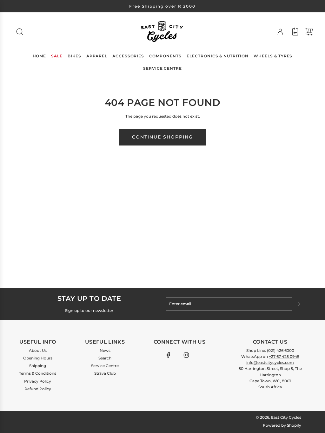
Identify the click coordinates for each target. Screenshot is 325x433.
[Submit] (299, 304)
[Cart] (309, 32)
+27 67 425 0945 (284, 356)
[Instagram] (186, 355)
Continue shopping (162, 137)
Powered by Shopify (282, 425)
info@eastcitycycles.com (270, 362)
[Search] (20, 32)
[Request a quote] (295, 32)
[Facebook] (169, 355)
